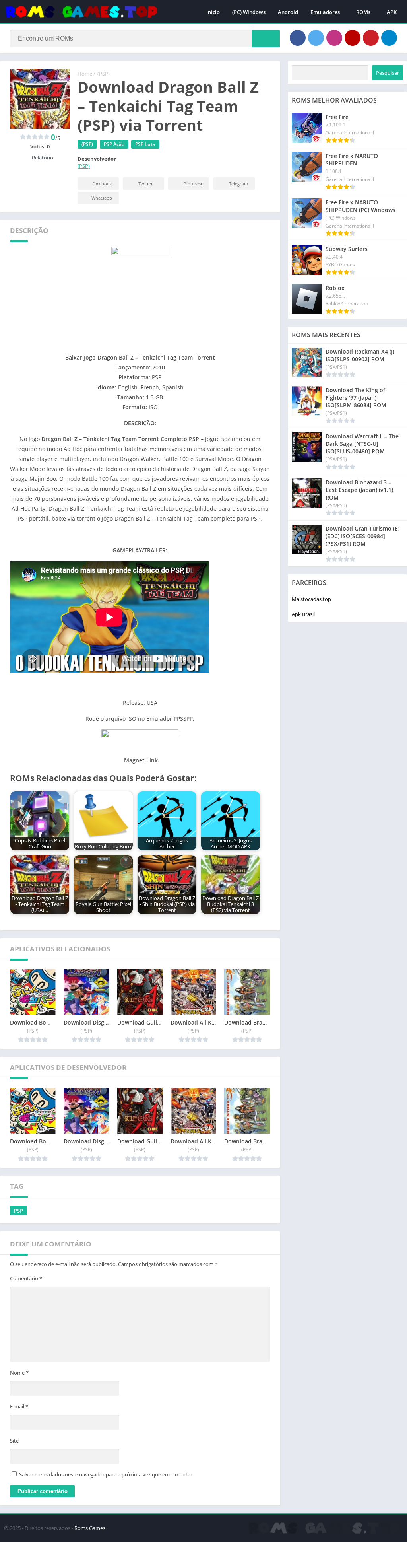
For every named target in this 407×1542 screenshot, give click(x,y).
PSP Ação (114, 144)
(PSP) (103, 73)
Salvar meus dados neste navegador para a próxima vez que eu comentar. (106, 1474)
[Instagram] (334, 38)
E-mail (19, 1406)
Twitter (145, 184)
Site (14, 1440)
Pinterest (193, 184)
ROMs (363, 12)
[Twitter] (316, 38)
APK (392, 12)
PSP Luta (145, 144)
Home (85, 73)
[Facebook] (298, 38)
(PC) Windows (249, 12)
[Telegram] (389, 38)
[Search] (266, 38)
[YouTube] (352, 38)
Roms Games (89, 1528)
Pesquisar (387, 72)
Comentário (26, 1278)
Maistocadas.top (311, 599)
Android (288, 12)
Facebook (102, 184)
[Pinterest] (371, 38)
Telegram (238, 184)
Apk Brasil (303, 614)
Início (213, 12)
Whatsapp (101, 198)
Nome (19, 1372)
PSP (18, 1210)
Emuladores (325, 12)
